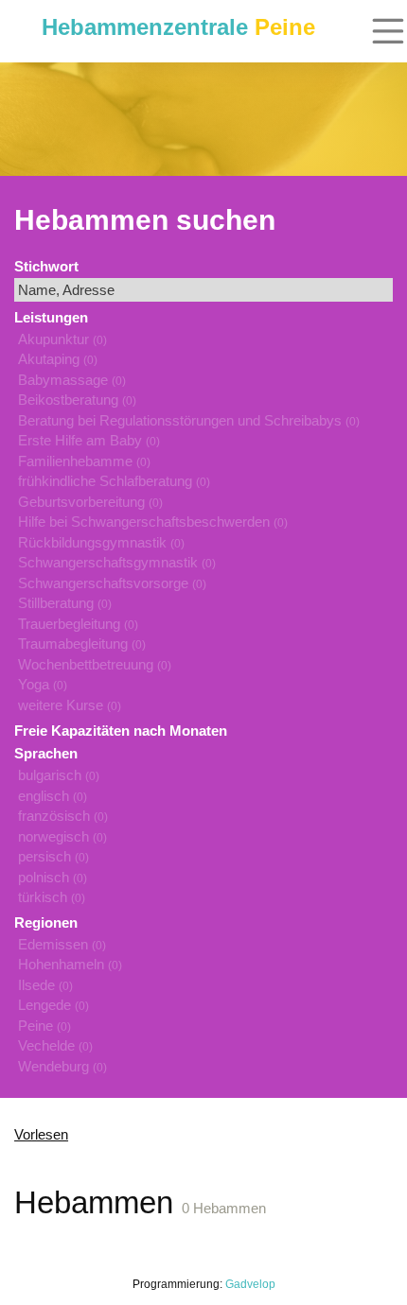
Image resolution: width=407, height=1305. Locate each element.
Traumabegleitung (82, 643)
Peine (44, 1026)
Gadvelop (250, 1284)
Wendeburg (62, 1066)
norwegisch (62, 836)
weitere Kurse (69, 705)
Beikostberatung (77, 400)
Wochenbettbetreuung (94, 664)
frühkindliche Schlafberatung (114, 481)
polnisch (52, 877)
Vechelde (55, 1045)
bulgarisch (58, 775)
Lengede (53, 1005)
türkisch (51, 897)
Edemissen (62, 944)
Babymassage (72, 380)
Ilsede (45, 985)
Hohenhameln (70, 964)
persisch (53, 856)
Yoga (42, 684)
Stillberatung (65, 603)
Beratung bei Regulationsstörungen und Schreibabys (189, 420)
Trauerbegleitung (78, 624)
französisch (63, 816)
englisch (52, 796)
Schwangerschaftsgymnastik (117, 562)
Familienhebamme (84, 461)
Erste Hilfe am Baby (89, 440)
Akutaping (57, 359)
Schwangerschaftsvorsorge (112, 583)
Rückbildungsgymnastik (101, 542)
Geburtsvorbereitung (90, 502)
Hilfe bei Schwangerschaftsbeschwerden (153, 521)
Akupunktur (62, 339)
